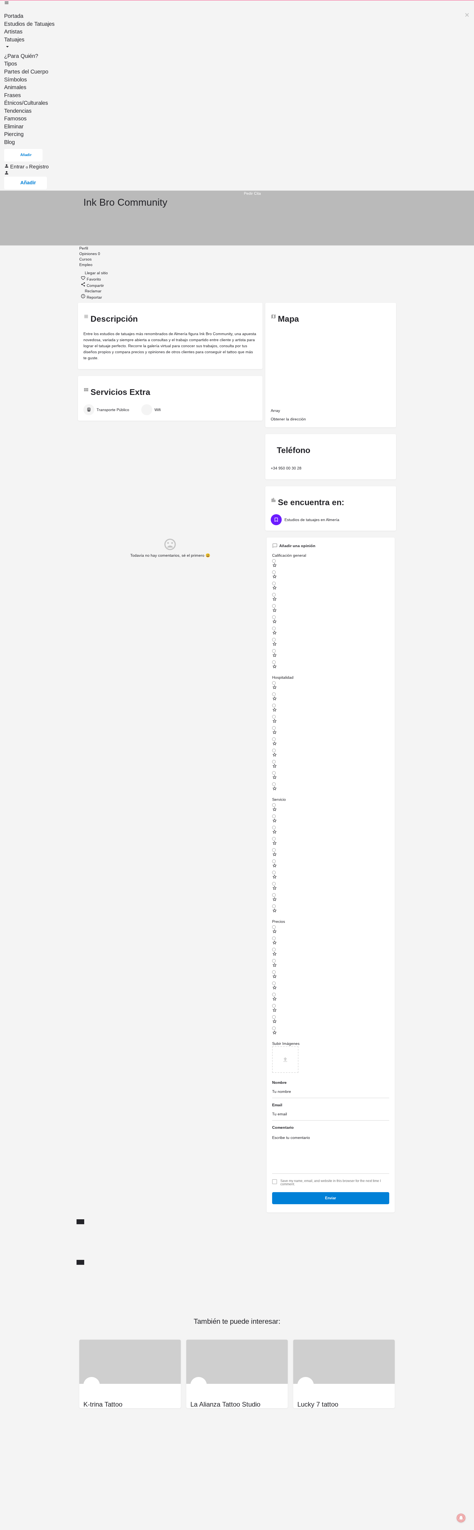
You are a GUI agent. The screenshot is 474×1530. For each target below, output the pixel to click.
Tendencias (18, 111)
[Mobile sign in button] (6, 174)
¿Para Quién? (21, 56)
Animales (15, 87)
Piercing (14, 134)
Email (277, 1105)
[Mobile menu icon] (237, 3)
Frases (12, 95)
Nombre (279, 1082)
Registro (39, 166)
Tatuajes (14, 39)
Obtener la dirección (288, 419)
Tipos (10, 64)
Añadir (26, 155)
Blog (9, 142)
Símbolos (15, 80)
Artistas (13, 32)
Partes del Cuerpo (26, 72)
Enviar (330, 1198)
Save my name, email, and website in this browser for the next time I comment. (330, 1182)
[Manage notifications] (461, 1518)
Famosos (15, 118)
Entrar (18, 166)
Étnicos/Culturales (26, 103)
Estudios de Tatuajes (29, 24)
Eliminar (14, 126)
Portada (13, 16)
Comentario (283, 1127)
